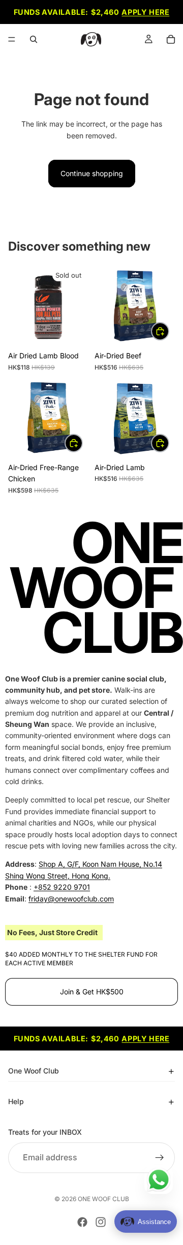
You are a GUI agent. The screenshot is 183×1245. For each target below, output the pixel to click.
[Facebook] (82, 1222)
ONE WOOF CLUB (103, 1199)
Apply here (145, 12)
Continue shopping (91, 173)
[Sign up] (159, 1157)
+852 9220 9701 (62, 887)
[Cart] (171, 39)
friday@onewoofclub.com (71, 898)
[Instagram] (101, 1222)
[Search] (33, 39)
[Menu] (11, 39)
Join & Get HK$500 (92, 991)
